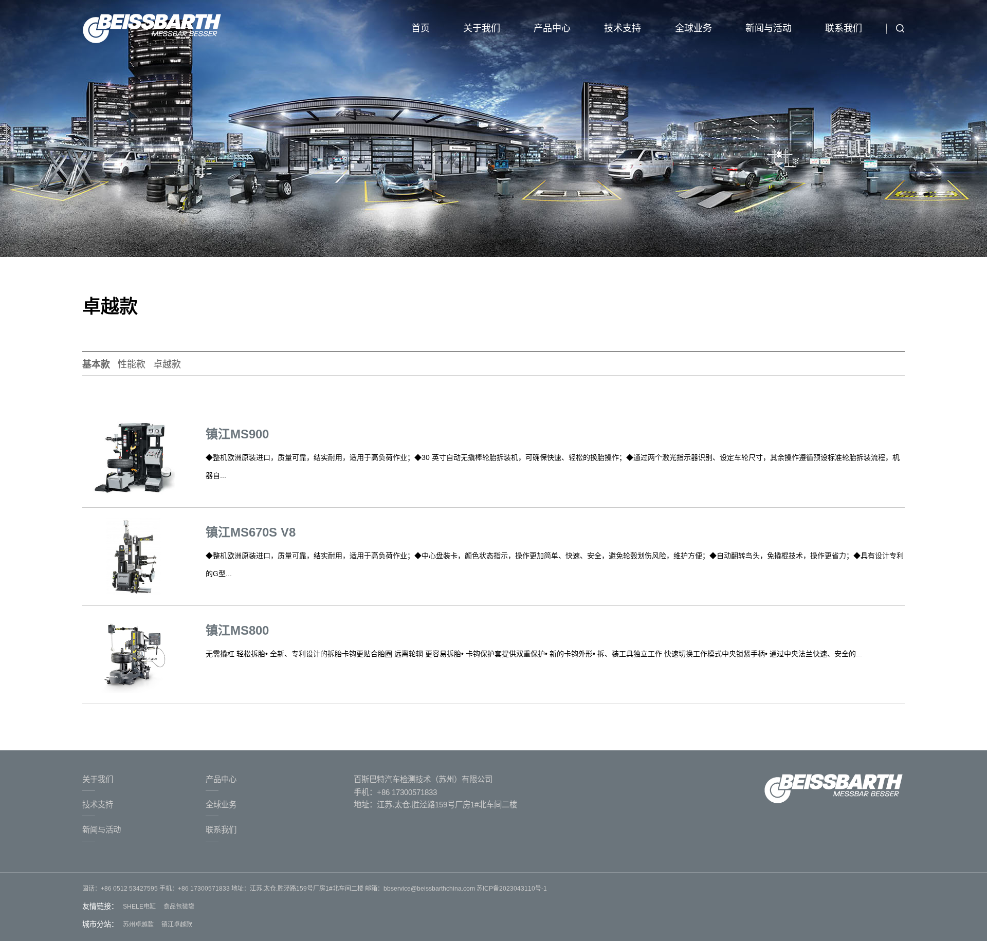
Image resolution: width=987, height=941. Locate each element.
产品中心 (552, 28)
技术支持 (622, 28)
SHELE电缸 (139, 906)
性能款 (131, 364)
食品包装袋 (178, 906)
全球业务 (693, 28)
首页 (420, 28)
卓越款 (167, 364)
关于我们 (481, 28)
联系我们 (843, 28)
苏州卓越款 (138, 924)
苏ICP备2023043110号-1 (511, 888)
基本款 (96, 364)
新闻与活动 (768, 28)
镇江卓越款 (176, 924)
